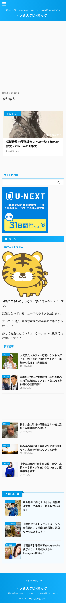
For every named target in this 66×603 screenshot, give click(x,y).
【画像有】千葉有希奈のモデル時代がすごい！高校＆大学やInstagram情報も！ (41, 549)
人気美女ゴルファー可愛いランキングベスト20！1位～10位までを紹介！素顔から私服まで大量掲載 (41, 359)
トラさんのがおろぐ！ (33, 15)
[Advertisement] (33, 55)
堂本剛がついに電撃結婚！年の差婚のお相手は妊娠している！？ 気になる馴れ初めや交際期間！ (41, 380)
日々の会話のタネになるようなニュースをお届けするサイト (33, 593)
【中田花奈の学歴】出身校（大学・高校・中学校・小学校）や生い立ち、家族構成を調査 (41, 467)
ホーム (12, 238)
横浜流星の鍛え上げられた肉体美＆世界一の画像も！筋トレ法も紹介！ (41, 506)
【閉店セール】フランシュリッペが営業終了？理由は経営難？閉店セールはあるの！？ (41, 527)
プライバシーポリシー (33, 580)
